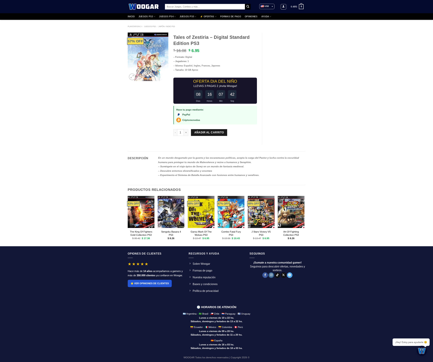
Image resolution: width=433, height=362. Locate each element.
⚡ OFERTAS (207, 16)
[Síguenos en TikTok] (277, 275)
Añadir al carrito (209, 132)
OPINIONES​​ (251, 16)
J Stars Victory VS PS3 (261, 233)
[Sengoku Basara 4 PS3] (171, 212)
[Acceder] (283, 6)
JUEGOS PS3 (146, 16)
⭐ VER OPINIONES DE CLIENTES (150, 283)
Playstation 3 (134, 26)
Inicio (131, 16)
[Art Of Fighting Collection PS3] (291, 212)
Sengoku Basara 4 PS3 (171, 233)
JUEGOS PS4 (166, 16)
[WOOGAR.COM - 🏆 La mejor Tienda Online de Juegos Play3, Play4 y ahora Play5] (144, 7)
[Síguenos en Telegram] (289, 275)
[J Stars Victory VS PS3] (261, 212)
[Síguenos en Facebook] (265, 275)
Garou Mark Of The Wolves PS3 (201, 233)
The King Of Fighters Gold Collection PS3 (141, 233)
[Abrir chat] (422, 351)
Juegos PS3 (150, 26)
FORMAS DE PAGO (230, 16)
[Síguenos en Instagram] (271, 275)
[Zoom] (132, 77)
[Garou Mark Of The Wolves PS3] (201, 212)
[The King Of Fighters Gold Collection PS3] (141, 212)
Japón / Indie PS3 (166, 26)
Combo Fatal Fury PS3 (231, 233)
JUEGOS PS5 (187, 16)
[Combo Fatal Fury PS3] (231, 212)
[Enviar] (248, 7)
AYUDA (265, 16)
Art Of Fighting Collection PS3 (291, 233)
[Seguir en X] (283, 275)
